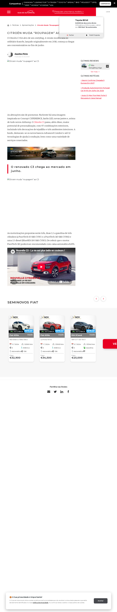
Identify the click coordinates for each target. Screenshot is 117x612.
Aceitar (101, 601)
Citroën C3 (39, 122)
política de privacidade (40, 602)
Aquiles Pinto (21, 54)
